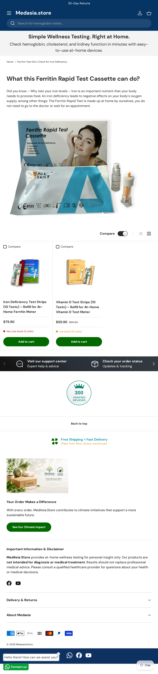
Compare (107, 233)
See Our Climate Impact (28, 527)
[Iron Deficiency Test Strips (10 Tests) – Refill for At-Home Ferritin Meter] (26, 273)
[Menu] (9, 13)
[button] (148, 13)
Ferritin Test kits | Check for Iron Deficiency (42, 61)
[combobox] (79, 23)
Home (10, 61)
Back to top (79, 423)
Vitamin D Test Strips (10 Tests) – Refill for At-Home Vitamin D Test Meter (77, 307)
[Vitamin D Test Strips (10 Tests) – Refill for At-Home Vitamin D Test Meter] (79, 273)
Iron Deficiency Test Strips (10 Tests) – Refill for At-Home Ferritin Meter (24, 307)
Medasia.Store (24, 644)
